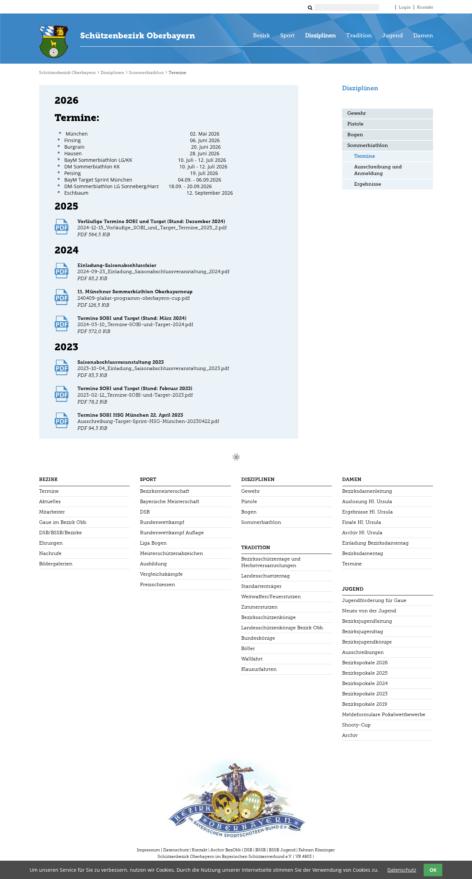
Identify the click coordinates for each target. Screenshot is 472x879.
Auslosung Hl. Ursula (367, 502)
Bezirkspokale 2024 (365, 683)
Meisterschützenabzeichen (171, 553)
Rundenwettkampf (162, 522)
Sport (287, 36)
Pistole (355, 124)
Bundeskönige (258, 638)
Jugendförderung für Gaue (374, 600)
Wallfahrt (252, 659)
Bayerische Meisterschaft (169, 502)
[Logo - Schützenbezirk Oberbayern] (53, 41)
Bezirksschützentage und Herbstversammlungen (271, 562)
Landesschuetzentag (265, 576)
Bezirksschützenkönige (268, 617)
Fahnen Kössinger (317, 850)
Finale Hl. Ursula (361, 522)
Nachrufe (50, 553)
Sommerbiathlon (146, 73)
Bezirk (261, 36)
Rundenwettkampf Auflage (172, 533)
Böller (248, 648)
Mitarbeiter (52, 512)
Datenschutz (176, 850)
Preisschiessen (157, 584)
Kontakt (425, 8)
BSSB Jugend (282, 850)
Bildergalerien (55, 564)
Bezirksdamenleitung (367, 491)
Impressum (148, 850)
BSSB (260, 850)
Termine (49, 491)
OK (432, 870)
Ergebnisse (367, 184)
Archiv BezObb (225, 850)
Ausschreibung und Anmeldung (378, 170)
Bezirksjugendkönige (367, 642)
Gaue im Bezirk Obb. (63, 522)
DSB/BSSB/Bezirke (60, 533)
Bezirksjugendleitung (367, 621)
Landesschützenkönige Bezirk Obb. (282, 628)
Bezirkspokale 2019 (364, 704)
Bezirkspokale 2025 (365, 673)
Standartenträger (261, 586)
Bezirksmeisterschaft (164, 491)
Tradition (359, 36)
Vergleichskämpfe (161, 574)
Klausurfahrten (258, 669)
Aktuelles (50, 502)
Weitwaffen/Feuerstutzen (271, 597)
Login (405, 8)
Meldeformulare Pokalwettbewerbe (383, 715)
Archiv (350, 735)
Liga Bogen (153, 543)
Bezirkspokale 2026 (365, 663)
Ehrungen (51, 543)
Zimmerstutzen (259, 607)
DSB (145, 512)
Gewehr (356, 113)
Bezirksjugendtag (362, 632)
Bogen (355, 134)
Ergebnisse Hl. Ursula (367, 512)
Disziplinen (320, 36)
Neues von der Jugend (369, 611)
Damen (423, 36)
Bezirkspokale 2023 (365, 694)
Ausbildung (153, 564)
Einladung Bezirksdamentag (375, 543)
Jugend (392, 36)
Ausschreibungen (363, 652)
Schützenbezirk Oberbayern (137, 35)
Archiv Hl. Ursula (362, 533)
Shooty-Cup (356, 725)
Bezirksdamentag (362, 553)
